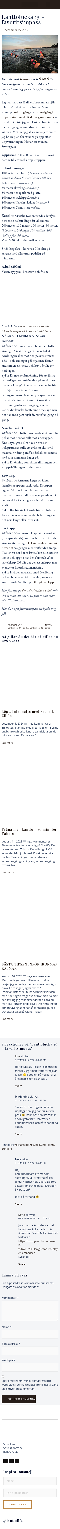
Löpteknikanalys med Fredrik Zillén (28, 713)
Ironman (26, 79)
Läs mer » (8, 743)
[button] (30, 4)
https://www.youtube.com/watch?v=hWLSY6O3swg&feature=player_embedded (38, 1247)
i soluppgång (21, 112)
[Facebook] (5, 1461)
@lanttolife (13, 1520)
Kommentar (10, 1298)
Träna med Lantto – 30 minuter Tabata (29, 831)
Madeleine (22, 1096)
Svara (18, 1086)
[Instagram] (11, 1461)
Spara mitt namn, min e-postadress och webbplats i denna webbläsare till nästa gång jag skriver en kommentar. (30, 1385)
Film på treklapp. (43, 582)
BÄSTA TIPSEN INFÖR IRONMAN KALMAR (30, 966)
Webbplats (8, 1360)
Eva (17, 1159)
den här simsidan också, (37, 590)
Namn (7, 1327)
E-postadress (11, 1344)
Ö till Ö (44, 79)
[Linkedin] (17, 1461)
